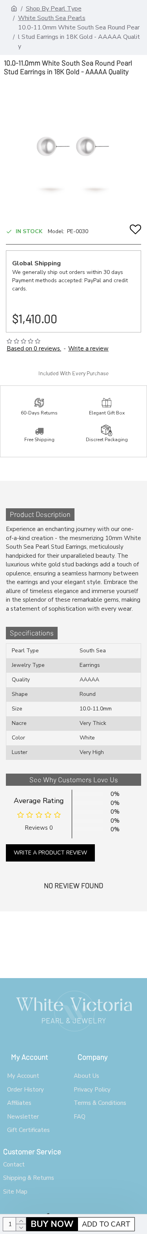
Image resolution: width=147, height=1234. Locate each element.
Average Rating (39, 800)
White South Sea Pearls (51, 18)
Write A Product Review (50, 852)
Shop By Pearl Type (54, 8)
